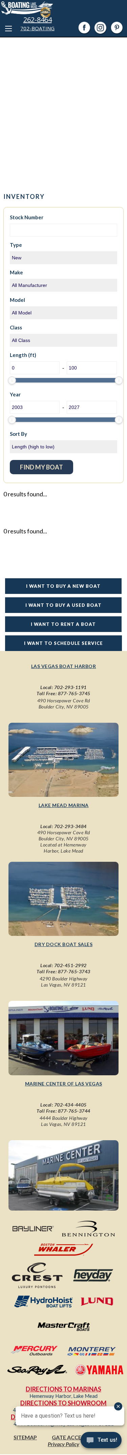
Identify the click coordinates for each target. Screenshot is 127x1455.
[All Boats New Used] (64, 257)
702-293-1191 (70, 687)
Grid (86, 464)
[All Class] (64, 340)
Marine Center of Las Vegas (63, 1083)
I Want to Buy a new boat (63, 586)
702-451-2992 (70, 965)
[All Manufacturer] (64, 285)
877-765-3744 (74, 1111)
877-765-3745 (74, 693)
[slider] (12, 380)
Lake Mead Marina (64, 805)
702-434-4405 (70, 1105)
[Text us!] (101, 1441)
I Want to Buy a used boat (63, 605)
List (105, 464)
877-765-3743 (74, 971)
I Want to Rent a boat (63, 624)
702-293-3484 (70, 826)
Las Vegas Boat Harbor (63, 666)
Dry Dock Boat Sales (64, 944)
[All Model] (64, 312)
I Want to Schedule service (63, 643)
